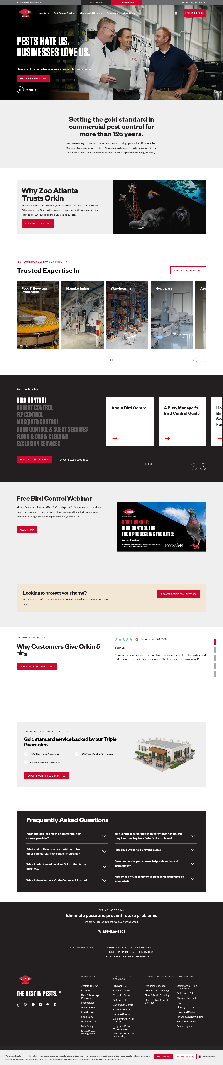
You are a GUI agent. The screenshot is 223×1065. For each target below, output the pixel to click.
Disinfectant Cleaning (157, 990)
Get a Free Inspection (33, 78)
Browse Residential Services (179, 593)
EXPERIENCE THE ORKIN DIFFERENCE (127, 956)
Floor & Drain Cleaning (43, 436)
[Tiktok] (18, 1005)
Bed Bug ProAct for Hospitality (123, 1035)
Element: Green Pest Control (124, 1020)
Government (88, 1007)
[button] (207, 1056)
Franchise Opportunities (190, 1016)
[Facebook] (33, 1005)
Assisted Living (89, 985)
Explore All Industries (188, 270)
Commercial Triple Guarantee (187, 987)
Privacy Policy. (118, 1059)
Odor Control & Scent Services (52, 429)
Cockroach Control (123, 1004)
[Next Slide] (203, 360)
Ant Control (119, 999)
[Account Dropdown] (176, 13)
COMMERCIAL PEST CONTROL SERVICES (129, 951)
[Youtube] (40, 1005)
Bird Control (31, 400)
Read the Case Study (37, 223)
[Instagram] (26, 1005)
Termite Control (121, 1014)
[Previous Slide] (194, 360)
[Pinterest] (47, 1005)
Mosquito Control (38, 422)
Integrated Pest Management (121, 1027)
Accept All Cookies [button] (163, 1056)
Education (86, 990)
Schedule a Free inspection (37, 666)
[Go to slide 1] (27, 90)
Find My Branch (185, 1007)
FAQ (179, 1002)
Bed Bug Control (122, 990)
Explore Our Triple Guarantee (46, 775)
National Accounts (187, 997)
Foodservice (88, 1002)
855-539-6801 (114, 931)
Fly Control (30, 414)
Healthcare (87, 1012)
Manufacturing (89, 1021)
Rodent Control (35, 407)
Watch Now (27, 529)
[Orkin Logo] (25, 13)
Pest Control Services (34, 459)
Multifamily (87, 1026)
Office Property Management (89, 1032)
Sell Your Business (187, 1021)
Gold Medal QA (185, 993)
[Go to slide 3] (34, 90)
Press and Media (186, 1012)
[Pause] (20, 89)
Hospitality (87, 1016)
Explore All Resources (74, 459)
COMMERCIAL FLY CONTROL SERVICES (128, 947)
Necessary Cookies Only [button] (185, 1056)
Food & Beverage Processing (90, 996)
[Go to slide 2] (30, 90)
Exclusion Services (38, 443)
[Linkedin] (55, 1005)
